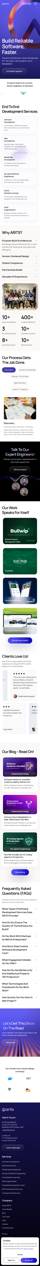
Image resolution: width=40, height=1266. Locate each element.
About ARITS (6, 1205)
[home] (5, 3)
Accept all (29, 1260)
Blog (3, 1213)
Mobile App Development (11, 1169)
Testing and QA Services (11, 1193)
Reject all (11, 1260)
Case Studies (7, 1209)
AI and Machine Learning (11, 1177)
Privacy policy (29, 1249)
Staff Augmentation (9, 1181)
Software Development (10, 1162)
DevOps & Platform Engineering (13, 1173)
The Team (6, 1217)
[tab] (9, 370)
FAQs (4, 1220)
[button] (35, 3)
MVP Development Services (12, 1189)
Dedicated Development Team (13, 1185)
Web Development (9, 1165)
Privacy (4, 1234)
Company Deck (7, 1228)
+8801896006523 (8, 1130)
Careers (5, 1224)
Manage (20, 1254)
